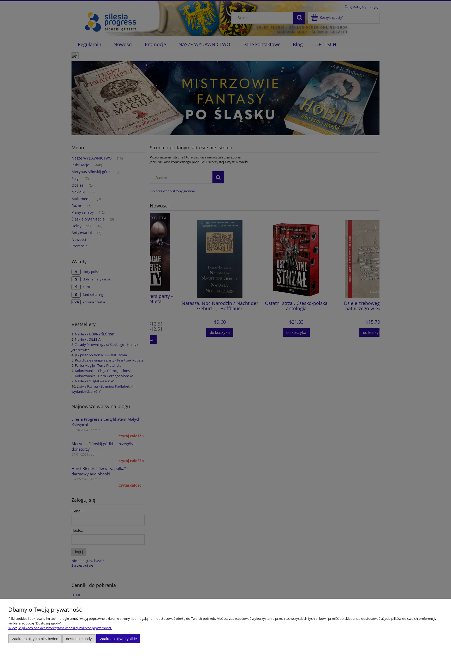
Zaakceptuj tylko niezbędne (35, 638)
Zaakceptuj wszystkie (118, 638)
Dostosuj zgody (79, 638)
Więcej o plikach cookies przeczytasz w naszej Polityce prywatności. (60, 628)
